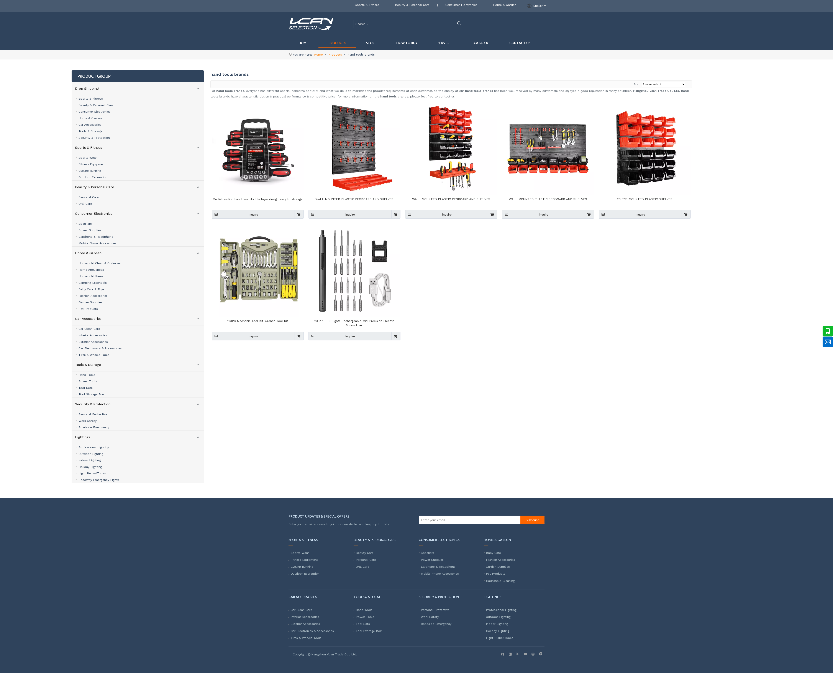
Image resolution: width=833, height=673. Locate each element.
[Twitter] (518, 654)
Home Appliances (91, 269)
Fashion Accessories (93, 295)
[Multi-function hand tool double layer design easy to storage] (258, 148)
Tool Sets (86, 387)
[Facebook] (502, 654)
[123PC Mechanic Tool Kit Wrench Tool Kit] (258, 270)
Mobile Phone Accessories (97, 243)
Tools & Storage (90, 131)
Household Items (91, 276)
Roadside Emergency (94, 427)
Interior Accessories (93, 335)
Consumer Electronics (461, 5)
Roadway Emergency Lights (99, 480)
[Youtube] (525, 654)
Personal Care (89, 197)
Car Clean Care (89, 328)
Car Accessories (90, 124)
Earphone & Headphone (96, 236)
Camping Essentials (93, 282)
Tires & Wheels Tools (94, 354)
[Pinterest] (540, 654)
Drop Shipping (87, 88)
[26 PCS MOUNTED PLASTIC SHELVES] (645, 148)
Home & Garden (504, 5)
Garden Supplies (90, 302)
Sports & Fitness (367, 5)
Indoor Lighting (90, 460)
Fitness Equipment (92, 164)
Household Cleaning (500, 580)
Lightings (82, 437)
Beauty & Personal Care (412, 5)
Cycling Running (90, 170)
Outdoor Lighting (91, 453)
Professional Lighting (94, 447)
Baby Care (493, 552)
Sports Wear (88, 157)
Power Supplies (90, 230)
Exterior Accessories (93, 341)
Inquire (253, 214)
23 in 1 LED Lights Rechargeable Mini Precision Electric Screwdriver (354, 323)
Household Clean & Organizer (100, 263)
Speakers (85, 223)
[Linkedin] (510, 654)
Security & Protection (94, 137)
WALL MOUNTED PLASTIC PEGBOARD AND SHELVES (354, 199)
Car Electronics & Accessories (100, 348)
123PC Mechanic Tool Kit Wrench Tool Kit (257, 321)
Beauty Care (365, 552)
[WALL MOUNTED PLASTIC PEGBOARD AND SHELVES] (354, 148)
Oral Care (85, 203)
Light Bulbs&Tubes (92, 473)
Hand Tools (87, 374)
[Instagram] (533, 654)
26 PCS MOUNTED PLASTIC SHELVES (644, 199)
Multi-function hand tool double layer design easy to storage (258, 199)
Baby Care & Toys (91, 289)
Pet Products (88, 308)
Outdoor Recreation (93, 177)
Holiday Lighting (90, 466)
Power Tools (88, 381)
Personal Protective (93, 414)
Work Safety (88, 420)
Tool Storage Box (91, 394)
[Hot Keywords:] (459, 24)
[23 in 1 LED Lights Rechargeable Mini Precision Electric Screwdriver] (354, 270)
